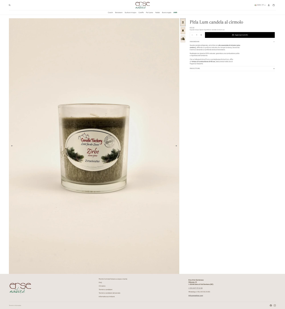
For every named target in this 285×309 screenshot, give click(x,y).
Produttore (195, 68)
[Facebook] (271, 305)
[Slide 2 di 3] (182, 30)
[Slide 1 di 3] (182, 22)
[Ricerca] (9, 5)
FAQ (100, 282)
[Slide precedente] (11, 146)
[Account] (268, 5)
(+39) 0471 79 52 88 (195, 288)
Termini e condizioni (105, 290)
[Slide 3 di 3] (182, 38)
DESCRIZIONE (194, 41)
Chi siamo (102, 286)
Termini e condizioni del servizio (109, 293)
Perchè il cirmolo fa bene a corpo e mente (113, 279)
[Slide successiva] (176, 146)
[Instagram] (274, 305)
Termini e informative (15, 305)
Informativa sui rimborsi (107, 297)
